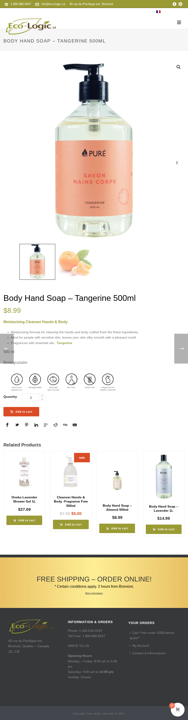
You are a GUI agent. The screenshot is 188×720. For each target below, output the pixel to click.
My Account (140, 645)
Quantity (10, 396)
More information (94, 593)
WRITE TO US (78, 646)
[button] (178, 67)
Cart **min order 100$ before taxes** (152, 635)
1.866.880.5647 (21, 4)
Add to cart (23, 411)
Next (177, 162)
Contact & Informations (149, 653)
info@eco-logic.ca (53, 4)
